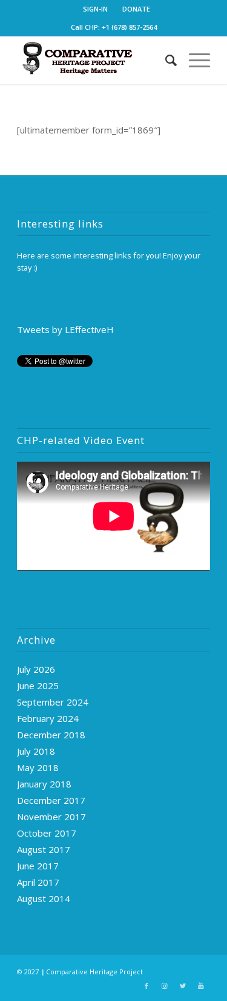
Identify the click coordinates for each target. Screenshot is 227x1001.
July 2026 (36, 669)
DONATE (136, 8)
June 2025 (38, 685)
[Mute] (181, 562)
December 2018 (51, 735)
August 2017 (43, 849)
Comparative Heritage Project (94, 971)
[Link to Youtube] (201, 986)
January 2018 (44, 784)
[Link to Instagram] (165, 986)
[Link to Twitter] (183, 986)
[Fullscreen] (200, 562)
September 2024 (52, 702)
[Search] (165, 60)
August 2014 (43, 898)
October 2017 (46, 833)
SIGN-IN (95, 8)
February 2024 (48, 718)
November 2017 (51, 817)
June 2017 (38, 866)
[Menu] (193, 60)
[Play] (27, 562)
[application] (113, 516)
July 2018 (36, 751)
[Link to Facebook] (146, 986)
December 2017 (51, 800)
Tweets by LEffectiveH (65, 329)
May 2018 (38, 767)
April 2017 (38, 882)
